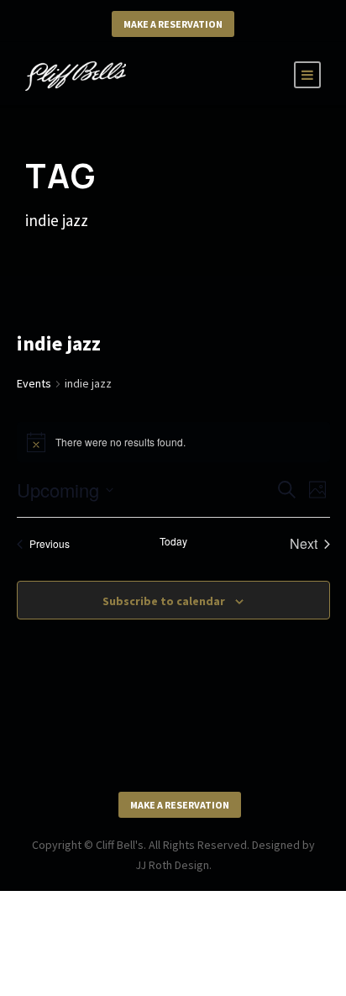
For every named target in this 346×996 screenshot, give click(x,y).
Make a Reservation (173, 24)
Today (173, 541)
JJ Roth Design (172, 864)
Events (34, 383)
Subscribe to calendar (163, 601)
